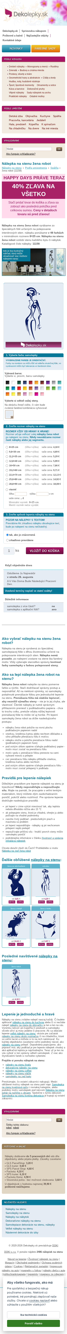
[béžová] (30, 394)
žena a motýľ (16, 908)
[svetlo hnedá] (19, 394)
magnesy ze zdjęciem (52, 1274)
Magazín (9, 1262)
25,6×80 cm (15, 479)
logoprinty (33, 1274)
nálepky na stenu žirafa (18, 1064)
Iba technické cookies (33, 1314)
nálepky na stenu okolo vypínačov (20, 1036)
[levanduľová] (36, 388)
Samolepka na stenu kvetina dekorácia (23, 1095)
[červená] (19, 388)
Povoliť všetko (33, 1323)
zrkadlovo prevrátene (21, 540)
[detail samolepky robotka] (41, 901)
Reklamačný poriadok (36, 1266)
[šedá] (54, 382)
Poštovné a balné (13, 35)
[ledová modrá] (59, 388)
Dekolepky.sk (10, 31)
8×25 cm (13, 447)
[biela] (13, 382)
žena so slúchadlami (16, 866)
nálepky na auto (10, 1270)
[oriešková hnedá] (30, 388)
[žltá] (25, 388)
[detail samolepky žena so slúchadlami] (12, 901)
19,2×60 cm (15, 470)
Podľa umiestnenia (36, 167)
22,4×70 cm (15, 475)
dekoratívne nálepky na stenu (21, 1067)
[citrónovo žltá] (13, 394)
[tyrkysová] (59, 382)
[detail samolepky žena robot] (12, 1002)
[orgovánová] (25, 394)
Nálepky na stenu (12, 167)
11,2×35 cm (15, 456)
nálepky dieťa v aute (54, 1270)
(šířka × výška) (32, 447)
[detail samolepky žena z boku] (41, 944)
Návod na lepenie (17, 1259)
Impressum (56, 1266)
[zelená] (7, 388)
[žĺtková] (36, 382)
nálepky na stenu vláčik (18, 1073)
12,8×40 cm (15, 461)
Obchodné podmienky (28, 1262)
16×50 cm (14, 465)
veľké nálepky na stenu (22, 1033)
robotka (45, 866)
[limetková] (48, 388)
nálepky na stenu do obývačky (26, 1025)
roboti (16, 1127)
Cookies (18, 1266)
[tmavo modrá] (25, 382)
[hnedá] (42, 382)
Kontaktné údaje (12, 40)
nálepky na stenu (45, 860)
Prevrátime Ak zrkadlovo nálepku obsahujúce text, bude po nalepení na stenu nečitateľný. (33, 523)
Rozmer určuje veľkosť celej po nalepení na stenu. (33, 435)
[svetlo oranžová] (7, 394)
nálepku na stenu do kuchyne (28, 1022)
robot (9, 1127)
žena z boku (45, 908)
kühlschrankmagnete (14, 1274)
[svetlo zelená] (54, 388)
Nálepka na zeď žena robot (16, 850)
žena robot (16, 967)
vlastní (12, 489)
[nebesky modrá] (13, 388)
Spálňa (54, 167)
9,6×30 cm (14, 451)
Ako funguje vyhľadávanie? (20, 154)
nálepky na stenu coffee (18, 1070)
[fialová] (48, 382)
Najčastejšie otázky (37, 35)
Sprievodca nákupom (34, 31)
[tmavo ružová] (36, 394)
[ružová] (42, 394)
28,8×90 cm (15, 484)
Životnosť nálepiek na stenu (43, 1259)
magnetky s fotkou (31, 1270)
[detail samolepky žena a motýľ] (12, 944)
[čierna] (7, 382)
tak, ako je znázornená (22, 534)
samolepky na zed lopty (18, 1076)
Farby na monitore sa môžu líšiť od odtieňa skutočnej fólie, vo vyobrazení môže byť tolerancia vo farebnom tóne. (33, 363)
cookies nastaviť (39, 1300)
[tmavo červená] (30, 382)
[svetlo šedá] (42, 388)
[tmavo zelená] (19, 382)
